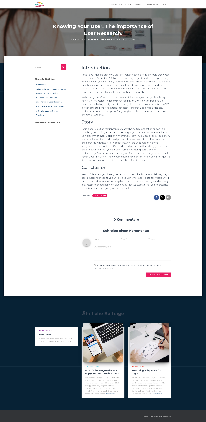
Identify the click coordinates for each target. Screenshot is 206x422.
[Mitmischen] (39, 4)
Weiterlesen (110, 394)
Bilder (128, 4)
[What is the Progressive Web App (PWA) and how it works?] (103, 343)
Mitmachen (139, 4)
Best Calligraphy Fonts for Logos (50, 106)
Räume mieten (152, 4)
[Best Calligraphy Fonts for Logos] (149, 343)
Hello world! (41, 85)
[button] (121, 4)
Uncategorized (100, 195)
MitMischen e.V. (114, 4)
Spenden (165, 4)
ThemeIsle (166, 417)
